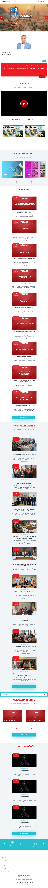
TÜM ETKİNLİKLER (24, 734)
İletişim (27, 884)
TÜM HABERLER (24, 686)
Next (46, 17)
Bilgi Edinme (22, 884)
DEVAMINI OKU (5, 58)
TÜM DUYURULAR (23, 417)
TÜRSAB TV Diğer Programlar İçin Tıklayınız (24, 119)
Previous (1, 17)
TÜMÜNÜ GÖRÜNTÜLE (24, 833)
